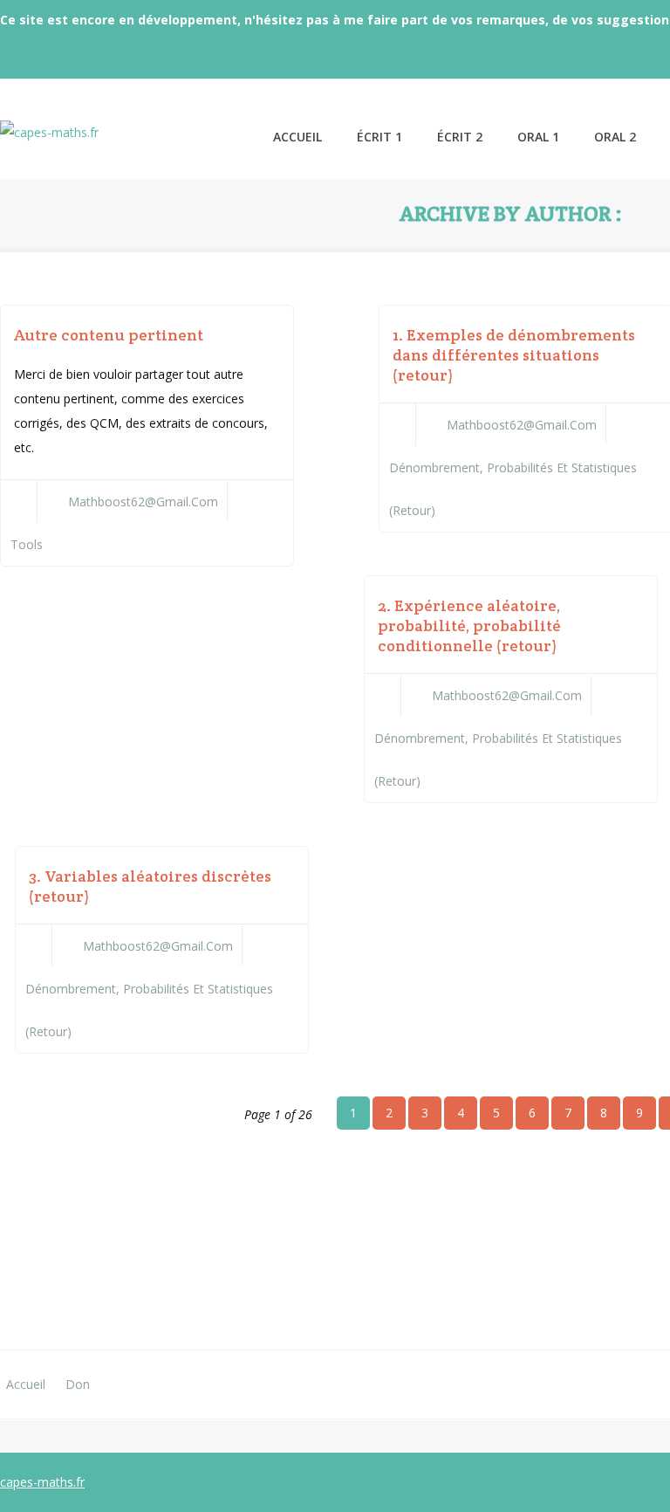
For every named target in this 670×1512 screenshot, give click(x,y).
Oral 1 (538, 136)
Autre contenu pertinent (108, 335)
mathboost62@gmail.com (143, 501)
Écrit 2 (459, 136)
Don (77, 1384)
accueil (297, 136)
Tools (26, 544)
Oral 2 (615, 136)
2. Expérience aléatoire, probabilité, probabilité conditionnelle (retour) (469, 625)
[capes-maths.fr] (128, 120)
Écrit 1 (379, 136)
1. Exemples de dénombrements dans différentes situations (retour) (514, 355)
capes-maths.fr (42, 1482)
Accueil (25, 1384)
